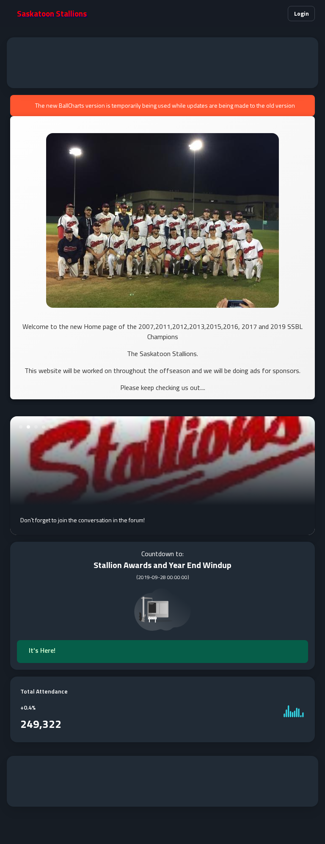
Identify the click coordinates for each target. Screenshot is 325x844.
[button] (276, 13)
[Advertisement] (162, 63)
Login (301, 13)
